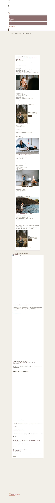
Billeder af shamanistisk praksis (20, 305)
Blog (9, 25)
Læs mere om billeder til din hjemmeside (27, 186)
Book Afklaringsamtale (12, 26)
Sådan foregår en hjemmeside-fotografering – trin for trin (22, 253)
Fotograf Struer (22, 361)
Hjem (9, 13)
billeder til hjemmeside (19, 247)
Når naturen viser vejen (18, 420)
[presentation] (28, 279)
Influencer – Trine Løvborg (19, 430)
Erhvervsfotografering (25, 56)
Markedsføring (17, 439)
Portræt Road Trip (10, 20)
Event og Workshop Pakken (11, 19)
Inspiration (18, 429)
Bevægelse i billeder (17, 450)
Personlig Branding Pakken (11, 18)
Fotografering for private (12, 495)
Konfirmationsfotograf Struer (18, 251)
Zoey (17, 60)
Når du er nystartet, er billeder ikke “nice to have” (24, 362)
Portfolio (22, 429)
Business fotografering (16, 449)
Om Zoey (10, 493)
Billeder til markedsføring (19, 56)
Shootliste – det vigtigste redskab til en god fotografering (26, 440)
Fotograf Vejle (26, 361)
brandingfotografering (25, 247)
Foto (13, 439)
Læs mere (14, 310)
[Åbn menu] (8, 30)
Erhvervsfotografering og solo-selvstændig (14, 494)
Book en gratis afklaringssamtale (20, 227)
